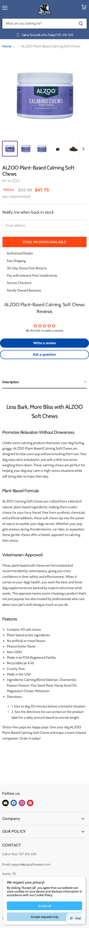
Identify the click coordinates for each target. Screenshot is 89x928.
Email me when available (44, 242)
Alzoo (14, 181)
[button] (44, 382)
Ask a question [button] (44, 354)
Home (6, 46)
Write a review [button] (44, 343)
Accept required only (44, 917)
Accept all (44, 906)
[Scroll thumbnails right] (82, 148)
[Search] (81, 23)
